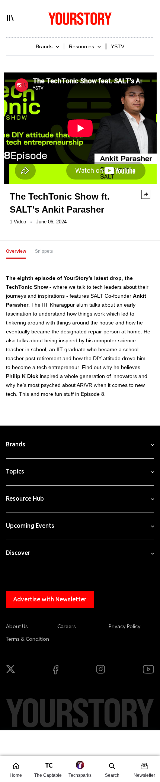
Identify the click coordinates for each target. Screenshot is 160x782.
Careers (66, 626)
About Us (17, 626)
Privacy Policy (125, 626)
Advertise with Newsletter (49, 599)
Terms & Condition (27, 639)
